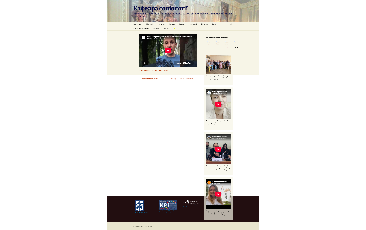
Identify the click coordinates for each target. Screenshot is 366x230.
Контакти (166, 28)
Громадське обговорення (141, 28)
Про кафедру (137, 24)
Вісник (214, 24)
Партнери (156, 28)
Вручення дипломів (148, 78)
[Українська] (174, 28)
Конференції (193, 24)
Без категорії (164, 70)
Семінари (182, 24)
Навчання (172, 24)
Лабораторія (149, 24)
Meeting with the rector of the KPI (183, 78)
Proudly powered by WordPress (142, 226)
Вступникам (161, 24)
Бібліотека (204, 24)
